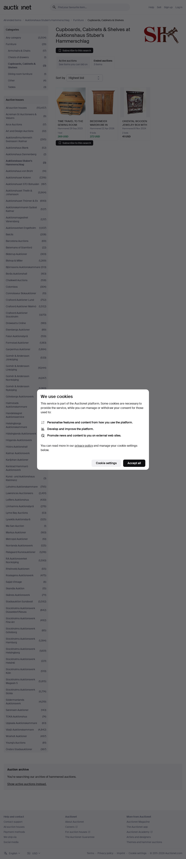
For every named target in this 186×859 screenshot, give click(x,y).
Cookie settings (106, 463)
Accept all (134, 463)
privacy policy (84, 446)
